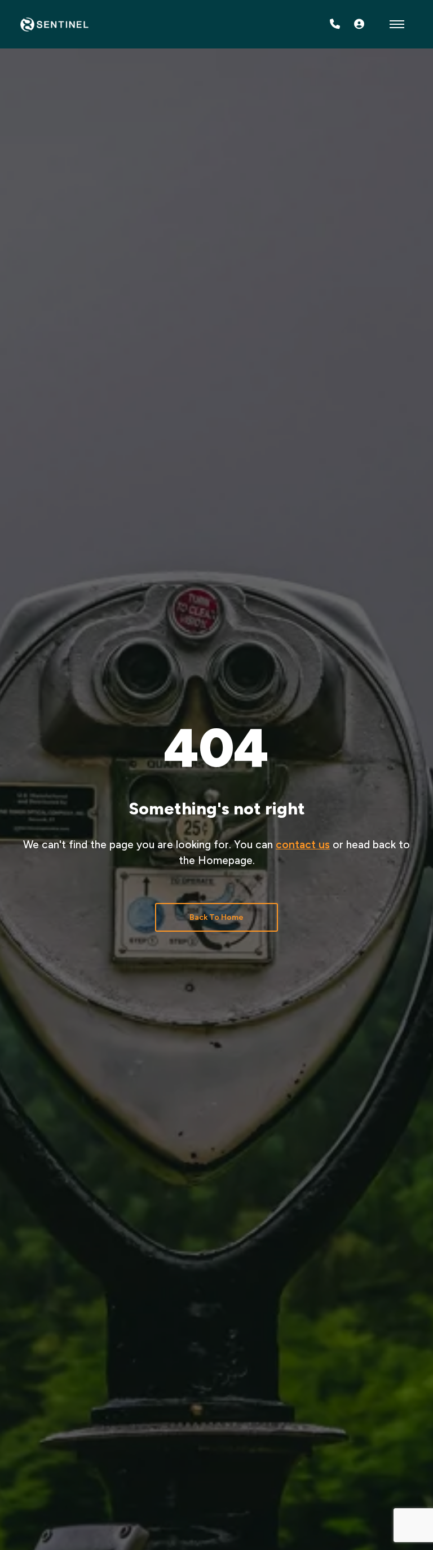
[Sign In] (359, 24)
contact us (303, 844)
